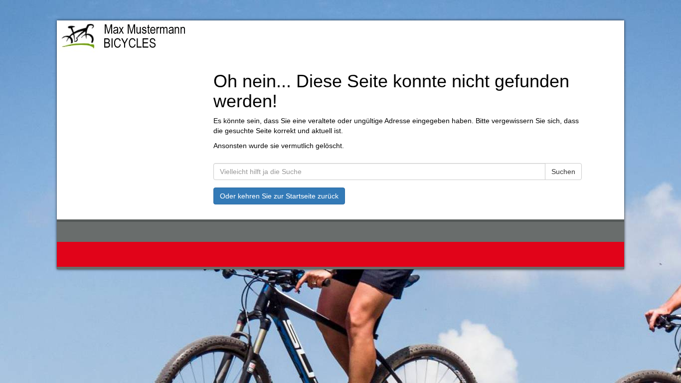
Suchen (563, 172)
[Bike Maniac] (172, 37)
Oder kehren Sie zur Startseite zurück (279, 196)
